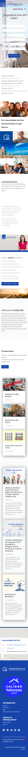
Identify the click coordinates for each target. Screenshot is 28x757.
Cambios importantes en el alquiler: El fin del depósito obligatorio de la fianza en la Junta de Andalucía (13, 545)
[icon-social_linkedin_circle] (15, 730)
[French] (18, 9)
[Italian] (20, 9)
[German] (19, 9)
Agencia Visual (9, 741)
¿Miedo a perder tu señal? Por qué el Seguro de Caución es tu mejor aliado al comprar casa (13, 492)
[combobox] (14, 30)
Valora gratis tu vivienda (10, 283)
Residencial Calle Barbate (12, 395)
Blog (4, 709)
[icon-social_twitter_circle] (8, 730)
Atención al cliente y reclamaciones (11, 711)
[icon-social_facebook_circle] (4, 730)
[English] (16, 9)
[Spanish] (13, 9)
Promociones (6, 707)
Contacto (5, 724)
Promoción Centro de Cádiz (13, 446)
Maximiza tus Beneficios (10, 595)
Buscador (5, 705)
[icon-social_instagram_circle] (11, 730)
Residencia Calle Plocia (11, 421)
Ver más (5, 366)
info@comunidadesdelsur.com (16, 645)
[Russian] (22, 9)
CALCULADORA (6, 722)
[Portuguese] (15, 9)
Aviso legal (8, 747)
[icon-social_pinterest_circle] (19, 730)
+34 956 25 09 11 (10, 648)
